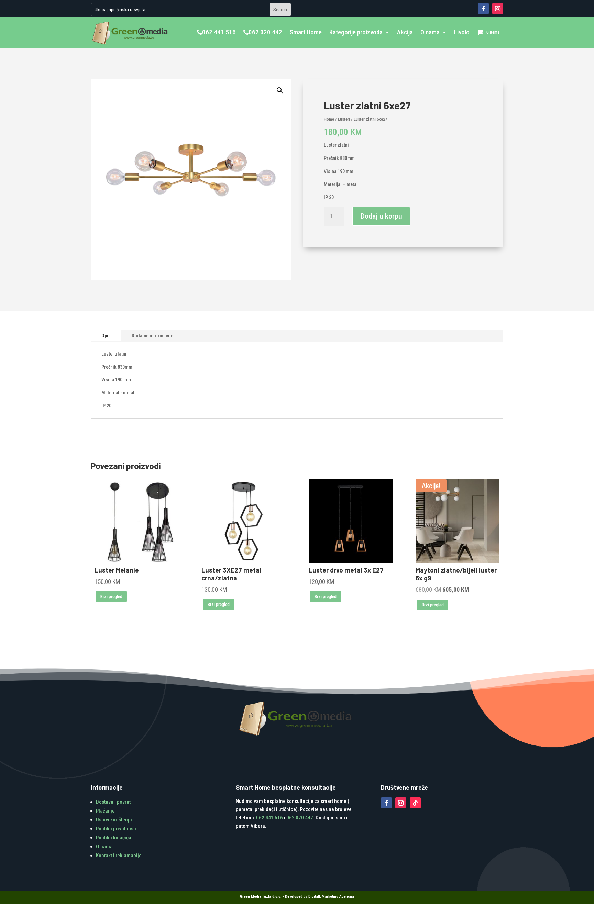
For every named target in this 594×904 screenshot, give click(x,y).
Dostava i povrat (113, 802)
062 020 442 (265, 32)
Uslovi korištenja (114, 820)
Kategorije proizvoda (356, 32)
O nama (430, 32)
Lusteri (344, 119)
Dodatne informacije (152, 335)
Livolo (462, 32)
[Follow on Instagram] (497, 8)
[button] (280, 90)
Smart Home (306, 32)
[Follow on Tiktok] (415, 802)
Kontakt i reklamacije (119, 855)
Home (329, 119)
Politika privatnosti (116, 829)
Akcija (405, 32)
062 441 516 (219, 32)
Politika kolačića (113, 838)
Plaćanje (105, 811)
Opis (106, 335)
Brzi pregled (111, 596)
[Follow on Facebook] (483, 8)
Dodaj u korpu (381, 216)
